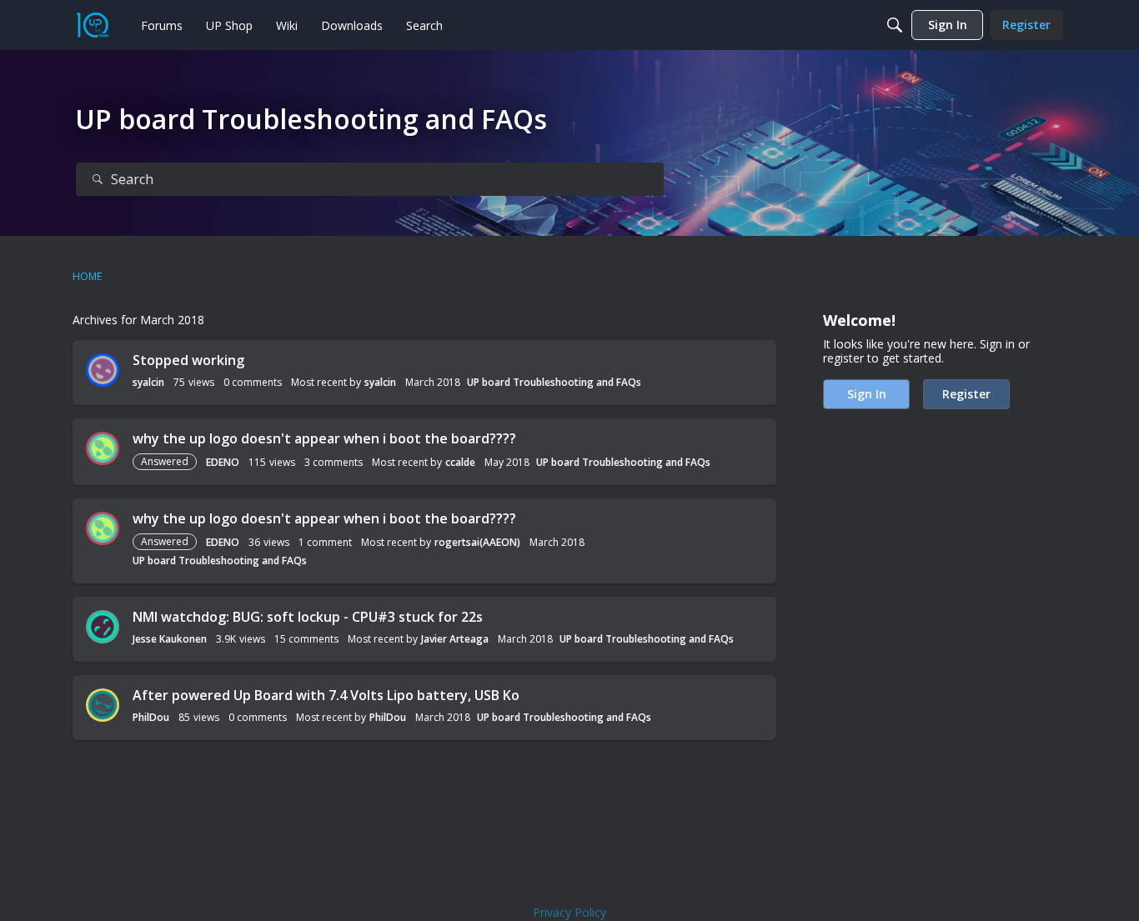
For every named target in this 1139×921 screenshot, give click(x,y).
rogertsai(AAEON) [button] (477, 542)
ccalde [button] (460, 462)
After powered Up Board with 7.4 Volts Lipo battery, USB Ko (326, 695)
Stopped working (188, 360)
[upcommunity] (92, 25)
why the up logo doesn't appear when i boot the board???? (324, 438)
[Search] (895, 25)
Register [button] (966, 394)
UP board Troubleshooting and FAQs (554, 382)
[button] (102, 370)
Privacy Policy (569, 912)
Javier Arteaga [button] (455, 639)
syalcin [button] (148, 382)
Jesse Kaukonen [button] (170, 639)
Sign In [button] (866, 394)
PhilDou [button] (151, 717)
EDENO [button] (222, 462)
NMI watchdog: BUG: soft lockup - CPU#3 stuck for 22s (308, 617)
